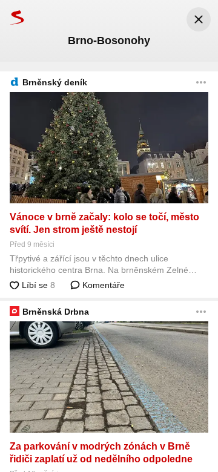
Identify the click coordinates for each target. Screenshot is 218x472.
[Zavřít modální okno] (199, 19)
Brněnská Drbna (55, 311)
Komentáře (102, 285)
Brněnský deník (54, 82)
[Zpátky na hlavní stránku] (12, 17)
